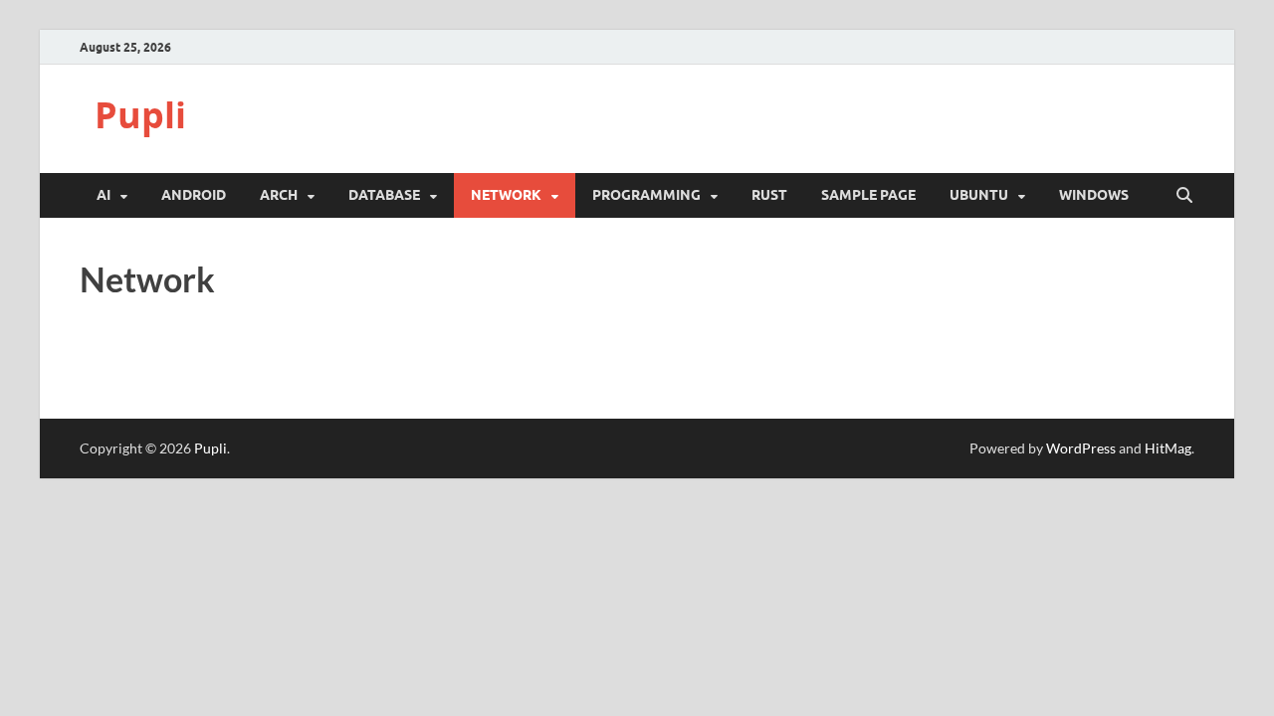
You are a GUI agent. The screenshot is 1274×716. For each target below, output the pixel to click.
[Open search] (1184, 196)
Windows (1094, 195)
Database (384, 195)
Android (193, 195)
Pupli (140, 114)
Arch (279, 195)
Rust (769, 195)
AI (103, 195)
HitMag (1168, 448)
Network (506, 195)
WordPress (1081, 448)
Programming (646, 195)
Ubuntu (979, 195)
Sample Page (868, 195)
